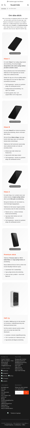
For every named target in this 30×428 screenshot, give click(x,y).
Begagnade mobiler (20, 359)
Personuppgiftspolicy (7, 400)
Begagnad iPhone (20, 361)
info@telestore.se (6, 365)
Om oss (3, 389)
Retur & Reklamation (7, 408)
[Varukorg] (28, 5)
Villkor (3, 390)
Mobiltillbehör (19, 364)
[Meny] (2, 5)
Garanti (3, 394)
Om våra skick (5, 392)
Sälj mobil (18, 365)
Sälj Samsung (18, 369)
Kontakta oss (4, 387)
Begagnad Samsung (20, 362)
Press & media (5, 407)
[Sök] (4, 5)
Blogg (3, 398)
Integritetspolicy (8, 425)
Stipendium (4, 405)
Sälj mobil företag (20, 370)
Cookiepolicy (17, 425)
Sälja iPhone (18, 367)
